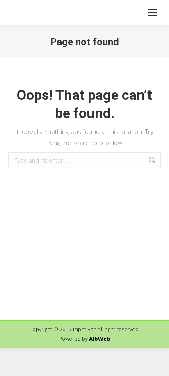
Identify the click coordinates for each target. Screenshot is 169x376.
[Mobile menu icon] (152, 12)
